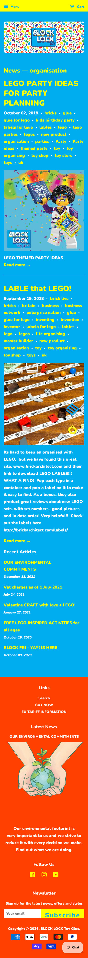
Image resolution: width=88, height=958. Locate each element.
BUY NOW (44, 704)
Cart (80, 6)
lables (45, 127)
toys (8, 162)
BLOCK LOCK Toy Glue (60, 928)
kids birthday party (55, 120)
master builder (18, 341)
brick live (59, 298)
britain (28, 305)
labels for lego (18, 127)
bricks (50, 113)
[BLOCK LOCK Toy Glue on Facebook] (32, 875)
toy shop (39, 155)
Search (44, 698)
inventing (45, 319)
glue (67, 113)
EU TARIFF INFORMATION (44, 711)
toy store (63, 155)
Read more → (17, 265)
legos (29, 134)
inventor (12, 327)
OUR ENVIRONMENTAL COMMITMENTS (44, 736)
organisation (16, 141)
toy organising (62, 348)
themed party (34, 148)
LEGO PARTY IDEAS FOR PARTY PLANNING (41, 93)
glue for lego (17, 120)
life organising (50, 334)
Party (60, 141)
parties (42, 141)
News (12, 70)
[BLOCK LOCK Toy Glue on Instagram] (44, 875)
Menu (14, 6)
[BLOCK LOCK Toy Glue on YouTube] (55, 875)
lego (62, 127)
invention (70, 319)
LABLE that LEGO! (37, 288)
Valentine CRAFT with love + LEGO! (40, 605)
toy (57, 148)
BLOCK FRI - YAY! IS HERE (30, 648)
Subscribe (62, 914)
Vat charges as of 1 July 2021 (33, 587)
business (50, 305)
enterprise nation (44, 312)
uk (20, 162)
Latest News (44, 727)
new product (53, 134)
